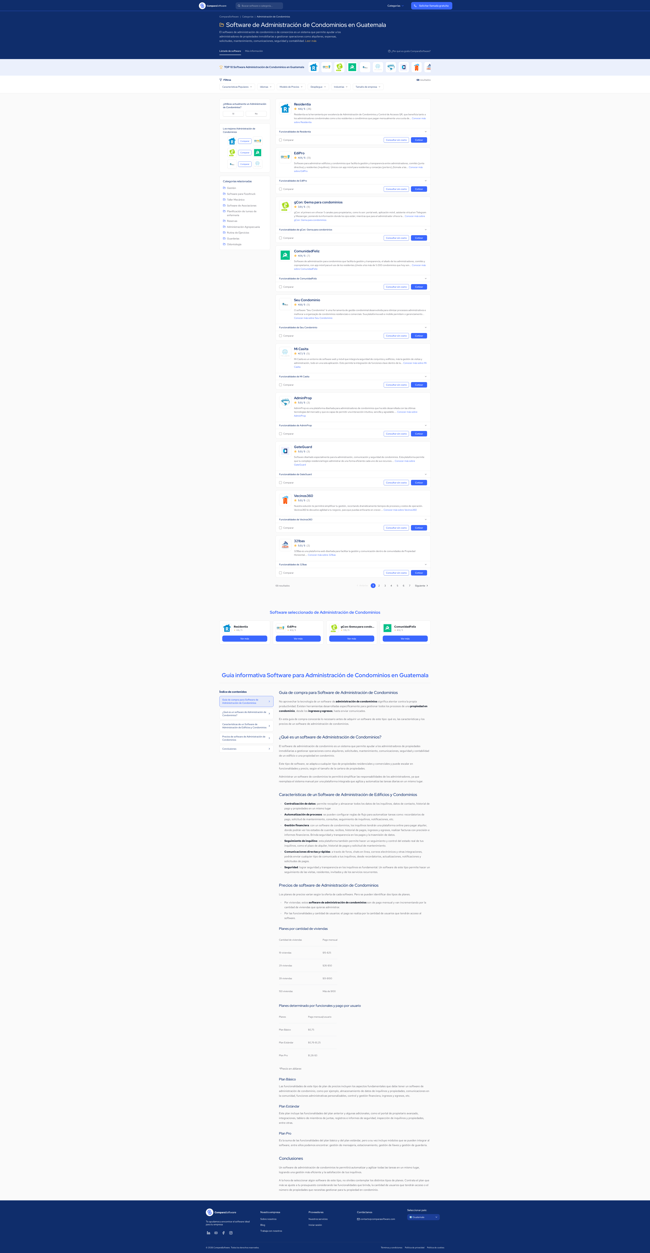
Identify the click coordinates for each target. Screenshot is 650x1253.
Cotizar (419, 139)
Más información (254, 50)
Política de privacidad (414, 1247)
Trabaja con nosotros (271, 1230)
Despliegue (316, 86)
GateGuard (303, 447)
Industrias (339, 86)
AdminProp (303, 398)
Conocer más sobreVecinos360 (400, 509)
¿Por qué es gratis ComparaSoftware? (411, 51)
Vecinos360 (303, 496)
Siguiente (420, 585)
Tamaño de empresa (366, 86)
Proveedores (316, 1212)
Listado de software (230, 50)
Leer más (310, 41)
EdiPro (299, 153)
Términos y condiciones (391, 1247)
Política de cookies (435, 1247)
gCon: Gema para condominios (318, 202)
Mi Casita (301, 349)
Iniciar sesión (315, 1224)
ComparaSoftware (229, 16)
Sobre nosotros (268, 1219)
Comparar (246, 142)
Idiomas (264, 86)
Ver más (252, 638)
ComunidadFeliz (307, 251)
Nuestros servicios (318, 1219)
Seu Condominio (307, 300)
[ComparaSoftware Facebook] (223, 1233)
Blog (262, 1224)
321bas (299, 541)
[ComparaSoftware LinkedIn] (208, 1233)
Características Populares (235, 86)
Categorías (393, 5)
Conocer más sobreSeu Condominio (313, 317)
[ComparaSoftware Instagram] (231, 1233)
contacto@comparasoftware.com (377, 1219)
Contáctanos (364, 1212)
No (256, 113)
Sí (233, 113)
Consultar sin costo (396, 139)
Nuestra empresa (270, 1212)
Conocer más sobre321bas (322, 554)
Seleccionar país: (417, 1210)
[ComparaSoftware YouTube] (216, 1233)
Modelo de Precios (289, 86)
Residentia (302, 104)
